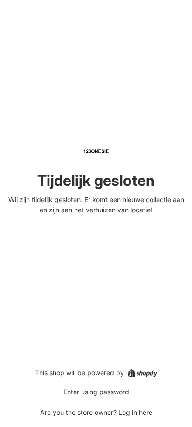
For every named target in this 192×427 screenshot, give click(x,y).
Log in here (135, 412)
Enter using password (96, 392)
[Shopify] (142, 373)
